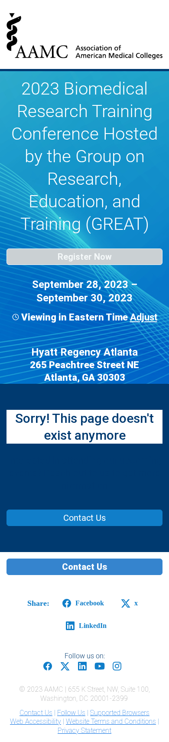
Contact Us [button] (84, 567)
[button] (142, 317)
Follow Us (71, 713)
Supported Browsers (120, 713)
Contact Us (36, 713)
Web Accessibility (35, 721)
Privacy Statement (84, 730)
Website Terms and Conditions (111, 721)
